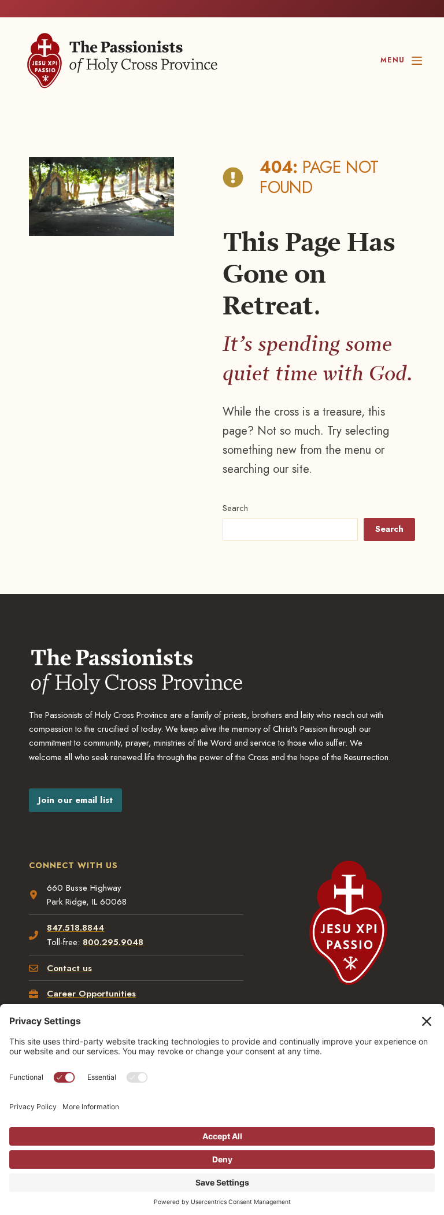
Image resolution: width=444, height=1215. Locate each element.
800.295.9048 (113, 942)
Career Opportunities (91, 993)
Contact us (69, 968)
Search (235, 508)
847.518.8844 (75, 927)
